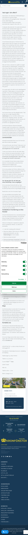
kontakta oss (9, 340)
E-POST (20, 531)
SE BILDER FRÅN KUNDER (6, 490)
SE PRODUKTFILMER (5, 493)
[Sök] (26, 6)
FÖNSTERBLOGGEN (5, 495)
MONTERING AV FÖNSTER (6, 468)
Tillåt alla (14, 283)
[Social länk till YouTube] (7, 457)
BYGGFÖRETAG (4, 515)
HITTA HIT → (6, 386)
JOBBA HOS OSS (4, 497)
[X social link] (3, 457)
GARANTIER (3, 464)
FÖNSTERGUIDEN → (5, 521)
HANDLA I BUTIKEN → (5, 499)
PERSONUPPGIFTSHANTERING (7, 512)
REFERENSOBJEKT (5, 517)
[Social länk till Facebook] (2, 457)
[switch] (25, 266)
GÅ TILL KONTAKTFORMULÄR (7, 475)
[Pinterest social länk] (9, 457)
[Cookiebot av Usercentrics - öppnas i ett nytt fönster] (21, 243)
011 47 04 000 (14, 418)
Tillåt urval (14, 287)
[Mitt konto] (22, 2)
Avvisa (14, 291)
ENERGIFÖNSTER (4, 488)
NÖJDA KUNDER (4, 486)
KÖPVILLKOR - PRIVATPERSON (7, 510)
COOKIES (3, 519)
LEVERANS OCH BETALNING (7, 466)
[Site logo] (14, 1)
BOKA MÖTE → (4, 477)
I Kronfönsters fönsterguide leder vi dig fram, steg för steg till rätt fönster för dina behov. (14, 156)
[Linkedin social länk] (11, 457)
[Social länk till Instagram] (5, 457)
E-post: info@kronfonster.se (11, 395)
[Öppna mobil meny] (1, 2)
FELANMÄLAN (4, 470)
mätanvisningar (7, 234)
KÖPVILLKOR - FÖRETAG (6, 508)
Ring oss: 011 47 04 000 (10, 393)
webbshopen (5, 116)
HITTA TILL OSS (4, 473)
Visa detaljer (21, 279)
